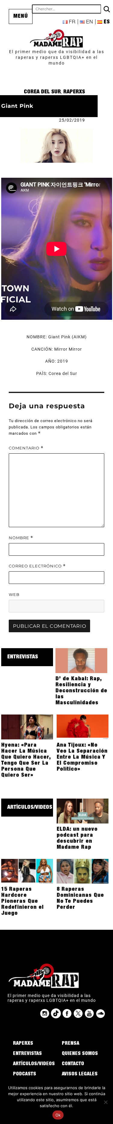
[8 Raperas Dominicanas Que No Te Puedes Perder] (83, 871)
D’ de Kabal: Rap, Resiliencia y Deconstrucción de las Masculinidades (81, 691)
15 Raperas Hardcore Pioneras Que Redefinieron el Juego (22, 901)
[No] (105, 1102)
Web (14, 594)
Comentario (26, 448)
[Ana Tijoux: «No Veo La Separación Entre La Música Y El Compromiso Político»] (83, 726)
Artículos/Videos (29, 807)
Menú (20, 16)
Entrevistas (22, 657)
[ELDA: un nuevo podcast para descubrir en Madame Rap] (83, 810)
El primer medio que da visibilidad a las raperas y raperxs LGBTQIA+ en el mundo (56, 57)
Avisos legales (80, 1074)
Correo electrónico (37, 566)
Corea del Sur (42, 92)
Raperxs (74, 92)
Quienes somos (80, 1054)
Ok (58, 1115)
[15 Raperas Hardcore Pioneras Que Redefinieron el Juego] (27, 871)
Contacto (73, 1064)
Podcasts (24, 1074)
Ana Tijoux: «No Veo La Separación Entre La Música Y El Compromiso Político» (82, 757)
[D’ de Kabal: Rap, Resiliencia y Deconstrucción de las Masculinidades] (81, 660)
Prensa (70, 1043)
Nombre (21, 537)
